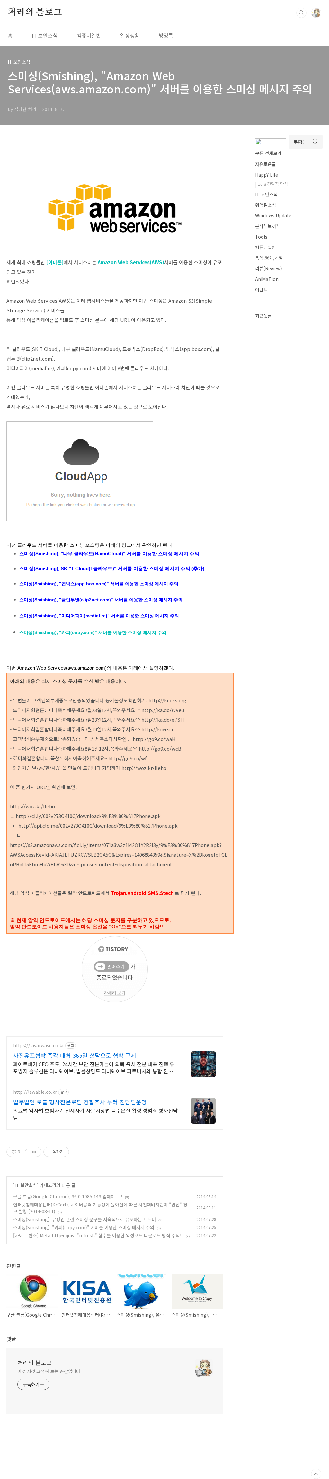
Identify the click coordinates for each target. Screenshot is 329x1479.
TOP (316, 1474)
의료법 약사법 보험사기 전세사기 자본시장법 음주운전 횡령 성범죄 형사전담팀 (95, 1114)
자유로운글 (265, 164)
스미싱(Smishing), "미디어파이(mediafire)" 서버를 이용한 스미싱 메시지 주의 (99, 615)
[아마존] (55, 262)
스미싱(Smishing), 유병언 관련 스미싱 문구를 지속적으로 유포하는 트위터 (84, 1219)
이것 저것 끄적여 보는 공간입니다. (49, 1371)
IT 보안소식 (45, 35)
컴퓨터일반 (89, 35)
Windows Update (273, 215)
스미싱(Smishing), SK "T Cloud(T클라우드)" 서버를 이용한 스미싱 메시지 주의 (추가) (111, 568)
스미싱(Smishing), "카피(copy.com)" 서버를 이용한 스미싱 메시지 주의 (92, 632)
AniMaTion (267, 279)
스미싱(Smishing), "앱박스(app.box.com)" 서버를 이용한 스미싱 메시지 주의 (98, 583)
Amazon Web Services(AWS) (131, 262)
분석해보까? (266, 226)
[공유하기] (26, 1152)
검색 (301, 13)
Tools (261, 236)
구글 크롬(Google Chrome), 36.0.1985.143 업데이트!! (67, 1196)
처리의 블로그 (35, 12)
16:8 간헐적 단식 (273, 184)
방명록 (166, 35)
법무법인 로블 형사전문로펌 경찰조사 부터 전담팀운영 (80, 1102)
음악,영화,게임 (269, 258)
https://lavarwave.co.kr (38, 1045)
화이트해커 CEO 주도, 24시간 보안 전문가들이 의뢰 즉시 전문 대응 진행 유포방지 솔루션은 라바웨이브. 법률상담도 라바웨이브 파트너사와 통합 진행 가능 (93, 1067)
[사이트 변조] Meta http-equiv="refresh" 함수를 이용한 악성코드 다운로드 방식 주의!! (98, 1235)
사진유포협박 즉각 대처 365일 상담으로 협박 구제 (74, 1055)
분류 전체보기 (268, 153)
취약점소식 (265, 205)
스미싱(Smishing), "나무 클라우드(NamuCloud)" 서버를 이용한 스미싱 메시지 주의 (109, 553)
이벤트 (261, 289)
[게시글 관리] (34, 1152)
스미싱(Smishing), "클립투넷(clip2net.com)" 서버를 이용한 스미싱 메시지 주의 (100, 599)
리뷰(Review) (268, 268)
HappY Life (266, 174)
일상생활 (129, 35)
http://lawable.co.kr (35, 1092)
